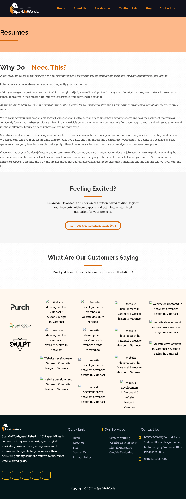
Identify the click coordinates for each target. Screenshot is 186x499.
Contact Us (79, 452)
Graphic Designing (121, 452)
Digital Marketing (120, 447)
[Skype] (36, 475)
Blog (75, 447)
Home (76, 438)
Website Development (123, 442)
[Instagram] (46, 475)
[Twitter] (16, 475)
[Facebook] (6, 475)
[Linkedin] (26, 475)
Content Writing (119, 438)
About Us (78, 442)
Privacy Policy (82, 457)
